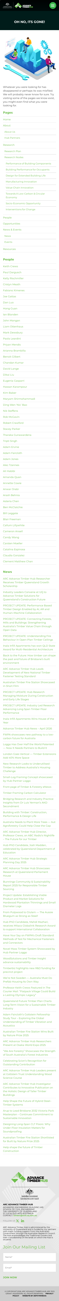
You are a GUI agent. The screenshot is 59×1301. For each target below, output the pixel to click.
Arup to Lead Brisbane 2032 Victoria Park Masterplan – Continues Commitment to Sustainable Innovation (28, 1114)
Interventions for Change (20, 209)
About (7, 125)
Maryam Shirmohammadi (19, 398)
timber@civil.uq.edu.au (25, 1215)
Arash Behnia (11, 495)
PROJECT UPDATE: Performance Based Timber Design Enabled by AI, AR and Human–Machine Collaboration (27, 609)
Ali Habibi (9, 471)
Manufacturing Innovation (21, 181)
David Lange (11, 368)
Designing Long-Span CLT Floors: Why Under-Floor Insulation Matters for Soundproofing (26, 1128)
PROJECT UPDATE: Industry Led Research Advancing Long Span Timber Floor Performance (29, 709)
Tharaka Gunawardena (17, 434)
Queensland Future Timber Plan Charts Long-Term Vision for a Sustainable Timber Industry (29, 1005)
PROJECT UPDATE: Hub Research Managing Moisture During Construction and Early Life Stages (28, 696)
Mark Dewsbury (13, 332)
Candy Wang (11, 537)
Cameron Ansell (13, 531)
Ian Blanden (10, 314)
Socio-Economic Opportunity (23, 203)
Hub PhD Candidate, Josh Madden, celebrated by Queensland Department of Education (29, 849)
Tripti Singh (10, 441)
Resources (9, 249)
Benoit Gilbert (11, 356)
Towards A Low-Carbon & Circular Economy (25, 195)
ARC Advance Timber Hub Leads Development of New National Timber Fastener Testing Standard (26, 672)
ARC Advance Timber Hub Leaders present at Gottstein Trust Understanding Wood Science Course (29, 1074)
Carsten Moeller (13, 543)
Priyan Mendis (12, 344)
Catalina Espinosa (14, 549)
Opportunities (11, 223)
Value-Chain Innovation (20, 187)
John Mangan (11, 320)
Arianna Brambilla (14, 350)
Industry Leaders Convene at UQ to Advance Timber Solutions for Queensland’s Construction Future (24, 596)
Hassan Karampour (15, 386)
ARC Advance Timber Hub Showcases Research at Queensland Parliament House (26, 872)
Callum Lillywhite (14, 525)
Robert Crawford (13, 422)
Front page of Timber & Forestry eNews (27, 786)
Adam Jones (10, 459)
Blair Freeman (12, 519)
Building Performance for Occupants (27, 169)
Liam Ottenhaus (13, 326)
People (7, 217)
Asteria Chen (11, 501)
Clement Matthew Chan (18, 561)
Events (8, 242)
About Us (9, 131)
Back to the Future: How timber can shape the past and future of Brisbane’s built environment (29, 659)
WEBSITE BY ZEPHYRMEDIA (34, 1296)
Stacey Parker (11, 428)
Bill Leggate (10, 513)
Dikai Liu (8, 374)
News (7, 236)
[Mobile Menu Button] (52, 5)
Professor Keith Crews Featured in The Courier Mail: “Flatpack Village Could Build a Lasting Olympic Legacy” (29, 991)
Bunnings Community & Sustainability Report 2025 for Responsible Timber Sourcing (26, 885)
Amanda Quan (12, 477)
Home (7, 119)
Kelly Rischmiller (13, 278)
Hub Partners (12, 137)
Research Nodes (13, 157)
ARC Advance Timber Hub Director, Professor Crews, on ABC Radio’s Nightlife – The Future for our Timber (28, 835)
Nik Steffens (10, 410)
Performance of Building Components (28, 163)
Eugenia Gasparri (13, 380)
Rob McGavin (11, 416)
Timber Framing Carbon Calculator (24, 792)
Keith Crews (10, 266)
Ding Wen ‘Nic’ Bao (15, 404)
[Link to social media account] (17, 1221)
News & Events (12, 229)
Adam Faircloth (12, 453)
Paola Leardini (12, 338)
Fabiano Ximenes (14, 290)
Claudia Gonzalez (13, 555)
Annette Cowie (12, 483)
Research (9, 144)
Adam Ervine (11, 447)
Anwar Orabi (11, 489)
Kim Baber (9, 392)
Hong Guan (10, 308)
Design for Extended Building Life (26, 175)
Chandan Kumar (13, 362)
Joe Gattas (9, 296)
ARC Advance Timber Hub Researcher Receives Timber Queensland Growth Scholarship (26, 582)
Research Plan (12, 151)
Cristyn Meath (11, 284)
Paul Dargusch (12, 272)
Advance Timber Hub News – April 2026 (27, 728)
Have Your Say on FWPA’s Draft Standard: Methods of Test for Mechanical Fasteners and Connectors (28, 939)
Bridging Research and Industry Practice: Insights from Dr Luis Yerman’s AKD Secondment (28, 802)
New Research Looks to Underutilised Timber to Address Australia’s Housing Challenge (26, 767)
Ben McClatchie (13, 507)
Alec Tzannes (11, 465)
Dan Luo (8, 302)
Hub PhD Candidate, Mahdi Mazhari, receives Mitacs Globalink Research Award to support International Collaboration (29, 925)
